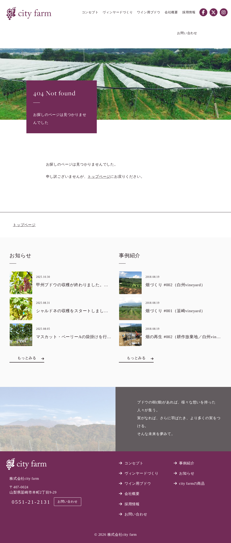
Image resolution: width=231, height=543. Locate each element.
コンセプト (134, 463)
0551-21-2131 (31, 502)
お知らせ (186, 473)
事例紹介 (186, 463)
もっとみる (26, 358)
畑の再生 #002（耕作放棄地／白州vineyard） (188, 337)
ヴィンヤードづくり (142, 473)
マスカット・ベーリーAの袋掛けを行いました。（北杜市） (93, 337)
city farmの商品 (192, 483)
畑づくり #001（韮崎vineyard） (175, 311)
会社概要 (132, 494)
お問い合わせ (68, 501)
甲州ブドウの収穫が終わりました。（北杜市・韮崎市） (89, 285)
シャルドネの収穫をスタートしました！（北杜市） (85, 311)
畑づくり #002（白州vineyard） (175, 285)
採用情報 (132, 504)
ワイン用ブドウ (138, 483)
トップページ (99, 176)
